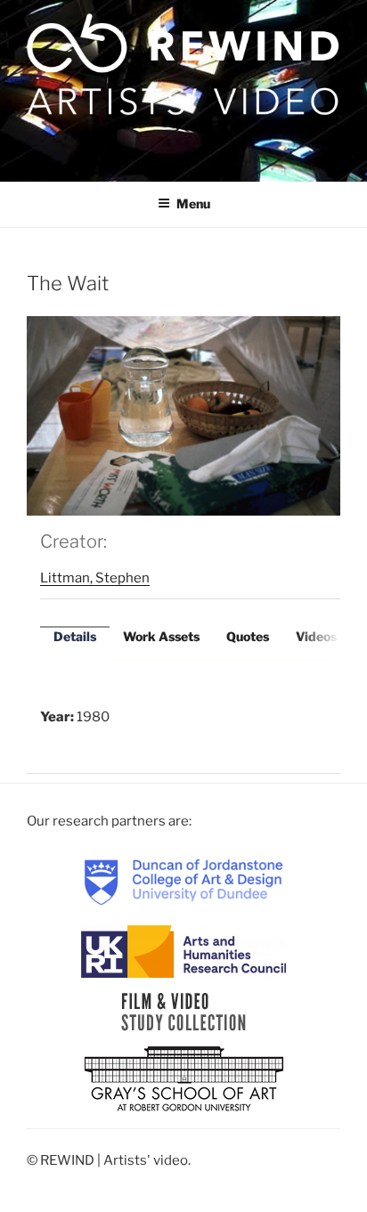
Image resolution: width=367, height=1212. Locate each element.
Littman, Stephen (95, 578)
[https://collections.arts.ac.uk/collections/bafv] (184, 1012)
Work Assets (161, 636)
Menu (193, 203)
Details (74, 636)
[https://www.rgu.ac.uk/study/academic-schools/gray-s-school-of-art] (184, 1080)
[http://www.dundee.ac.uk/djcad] (183, 882)
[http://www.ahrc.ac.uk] (183, 951)
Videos (316, 636)
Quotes (247, 636)
